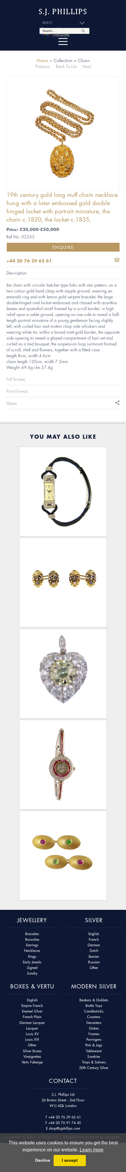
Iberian (93, 956)
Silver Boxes (32, 1050)
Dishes (94, 1028)
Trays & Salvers (94, 1062)
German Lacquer (32, 1022)
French (94, 939)
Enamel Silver (32, 1011)
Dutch (94, 950)
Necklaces (32, 950)
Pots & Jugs (93, 1045)
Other (94, 967)
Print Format (16, 391)
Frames (93, 1033)
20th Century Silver (93, 1067)
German (94, 944)
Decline (42, 1160)
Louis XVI (32, 1039)
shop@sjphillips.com (64, 1128)
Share (11, 403)
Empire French (32, 1005)
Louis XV (32, 1033)
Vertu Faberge (32, 1062)
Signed (32, 967)
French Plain (32, 1016)
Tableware (94, 1050)
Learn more (91, 1149)
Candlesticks (93, 1011)
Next (86, 66)
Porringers (93, 1039)
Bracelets (32, 933)
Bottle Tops (94, 1005)
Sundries (93, 1056)
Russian (94, 962)
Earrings (32, 944)
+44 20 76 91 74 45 (64, 1122)
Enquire (63, 247)
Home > (44, 60)
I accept (70, 1160)
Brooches (32, 939)
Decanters (93, 1022)
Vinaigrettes (32, 1056)
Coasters (94, 1016)
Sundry (32, 973)
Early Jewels (32, 962)
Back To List (66, 66)
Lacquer (32, 1028)
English (93, 933)
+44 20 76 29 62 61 (64, 1117)
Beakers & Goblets (93, 1000)
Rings (32, 956)
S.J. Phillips (63, 11)
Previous (42, 66)
